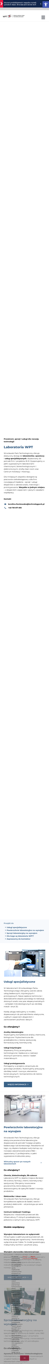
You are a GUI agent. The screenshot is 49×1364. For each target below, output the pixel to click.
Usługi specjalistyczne (17, 927)
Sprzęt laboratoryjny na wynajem (22, 933)
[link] (45, 4)
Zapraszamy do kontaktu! (18, 939)
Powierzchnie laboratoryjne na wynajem (25, 930)
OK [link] (25, 1358)
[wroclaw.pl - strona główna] (1, 4)
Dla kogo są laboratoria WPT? (20, 936)
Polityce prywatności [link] (26, 1257)
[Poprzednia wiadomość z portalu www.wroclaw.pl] (40, 4)
